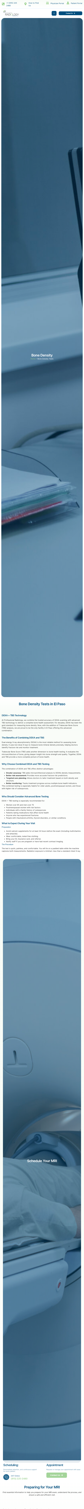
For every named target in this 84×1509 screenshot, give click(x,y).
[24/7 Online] (6, 1474)
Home (33, 359)
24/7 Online (15, 1473)
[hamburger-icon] (54, 13)
